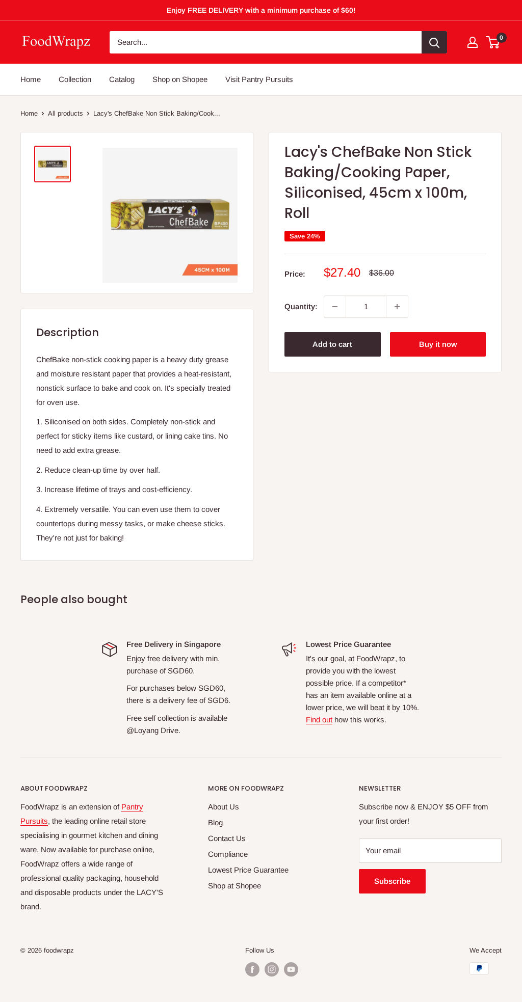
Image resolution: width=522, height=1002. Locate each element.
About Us (223, 806)
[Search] (434, 42)
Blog (215, 822)
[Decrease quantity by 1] (335, 306)
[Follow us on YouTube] (291, 969)
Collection (75, 79)
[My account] (472, 42)
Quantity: (301, 306)
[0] (493, 42)
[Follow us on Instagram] (272, 969)
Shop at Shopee (234, 885)
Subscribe (392, 881)
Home (30, 79)
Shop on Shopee (179, 79)
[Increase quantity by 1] (397, 306)
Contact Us (227, 838)
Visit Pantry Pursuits (259, 79)
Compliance (228, 854)
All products (65, 113)
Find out (319, 719)
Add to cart (332, 344)
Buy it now (438, 344)
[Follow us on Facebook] (252, 969)
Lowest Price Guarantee (248, 869)
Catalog (122, 79)
